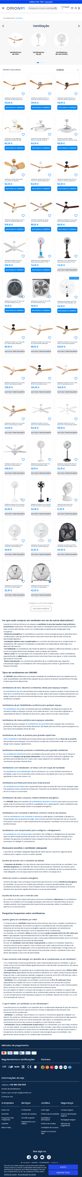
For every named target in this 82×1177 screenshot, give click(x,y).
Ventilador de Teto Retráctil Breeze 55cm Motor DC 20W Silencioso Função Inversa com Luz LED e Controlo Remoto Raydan (14, 139)
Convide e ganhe (27, 1118)
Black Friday (6, 1127)
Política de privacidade (50, 1114)
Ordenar (67, 70)
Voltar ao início (41, 608)
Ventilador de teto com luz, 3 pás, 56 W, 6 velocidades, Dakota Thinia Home (67, 342)
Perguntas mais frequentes (8, 1119)
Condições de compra (49, 1127)
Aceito (63, 1167)
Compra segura (67, 1110)
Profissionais (26, 1110)
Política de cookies (48, 1123)
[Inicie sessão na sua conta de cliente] (75, 9)
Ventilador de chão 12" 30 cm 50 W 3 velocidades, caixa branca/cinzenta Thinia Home (41, 301)
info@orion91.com (24, 1093)
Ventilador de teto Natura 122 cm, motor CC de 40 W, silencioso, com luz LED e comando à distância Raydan (15, 220)
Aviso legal (45, 1110)
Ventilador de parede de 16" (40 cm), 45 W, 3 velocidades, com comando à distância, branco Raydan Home (66, 302)
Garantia (5, 1114)
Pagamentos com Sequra (28, 1123)
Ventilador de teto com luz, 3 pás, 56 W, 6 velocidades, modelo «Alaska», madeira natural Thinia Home (15, 424)
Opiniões (5, 1123)
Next (79, 26)
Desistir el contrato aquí (48, 1132)
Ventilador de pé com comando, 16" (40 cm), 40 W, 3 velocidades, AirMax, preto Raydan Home (41, 505)
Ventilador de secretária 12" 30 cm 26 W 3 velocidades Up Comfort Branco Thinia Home (14, 545)
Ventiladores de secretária (62, 53)
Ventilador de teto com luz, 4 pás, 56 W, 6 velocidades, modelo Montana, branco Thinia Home (14, 261)
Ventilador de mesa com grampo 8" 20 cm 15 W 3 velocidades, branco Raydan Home (66, 505)
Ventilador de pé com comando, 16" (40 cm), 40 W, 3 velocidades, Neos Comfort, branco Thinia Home (15, 505)
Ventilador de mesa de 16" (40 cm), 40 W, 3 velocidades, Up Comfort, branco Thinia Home (40, 545)
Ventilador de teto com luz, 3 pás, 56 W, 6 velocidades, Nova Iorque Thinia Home (41, 383)
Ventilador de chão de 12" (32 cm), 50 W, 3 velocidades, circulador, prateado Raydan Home (14, 586)
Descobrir (49, 2)
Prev (3, 26)
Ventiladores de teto (15, 53)
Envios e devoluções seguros (68, 1115)
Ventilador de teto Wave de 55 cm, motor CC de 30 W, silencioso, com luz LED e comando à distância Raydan (14, 180)
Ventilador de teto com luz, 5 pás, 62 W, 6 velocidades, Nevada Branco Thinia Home (13, 464)
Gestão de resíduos (29, 1114)
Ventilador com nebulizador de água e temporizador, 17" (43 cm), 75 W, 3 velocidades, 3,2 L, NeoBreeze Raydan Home (40, 261)
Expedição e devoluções (45, 1119)
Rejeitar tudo (63, 1172)
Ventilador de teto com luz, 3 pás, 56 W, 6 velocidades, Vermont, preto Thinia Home (67, 220)
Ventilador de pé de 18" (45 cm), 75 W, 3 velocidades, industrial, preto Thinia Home (67, 464)
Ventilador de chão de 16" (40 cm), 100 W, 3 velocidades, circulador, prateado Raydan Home (40, 586)
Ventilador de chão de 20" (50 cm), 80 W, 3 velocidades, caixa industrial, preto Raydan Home (67, 545)
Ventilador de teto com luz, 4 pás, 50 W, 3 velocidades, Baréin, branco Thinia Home (67, 424)
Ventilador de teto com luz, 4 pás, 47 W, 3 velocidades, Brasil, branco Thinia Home (40, 424)
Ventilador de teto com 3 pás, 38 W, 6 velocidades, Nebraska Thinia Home (14, 342)
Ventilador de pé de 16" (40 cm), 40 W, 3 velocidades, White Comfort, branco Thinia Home (40, 464)
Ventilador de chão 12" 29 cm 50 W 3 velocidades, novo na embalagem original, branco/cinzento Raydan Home (14, 301)
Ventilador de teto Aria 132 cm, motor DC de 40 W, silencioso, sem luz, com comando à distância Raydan (14, 98)
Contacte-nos (7, 1096)
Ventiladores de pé (38, 53)
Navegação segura (68, 1120)
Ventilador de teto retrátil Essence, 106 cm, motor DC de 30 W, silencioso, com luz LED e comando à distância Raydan (67, 139)
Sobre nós (5, 1110)
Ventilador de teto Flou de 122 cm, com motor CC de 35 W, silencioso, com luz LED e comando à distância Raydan (40, 220)
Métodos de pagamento (65, 1124)
